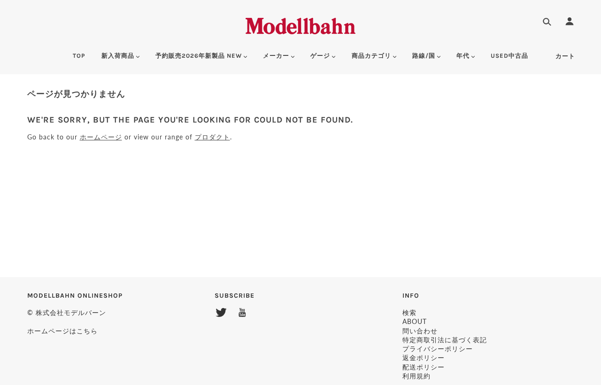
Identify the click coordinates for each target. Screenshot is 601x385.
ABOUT (414, 321)
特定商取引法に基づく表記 (444, 340)
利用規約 (416, 376)
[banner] (300, 24)
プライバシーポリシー (437, 349)
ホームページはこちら (62, 331)
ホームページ (101, 137)
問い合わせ (420, 331)
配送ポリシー (423, 367)
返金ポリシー (423, 358)
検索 (409, 312)
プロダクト (212, 137)
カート (565, 56)
